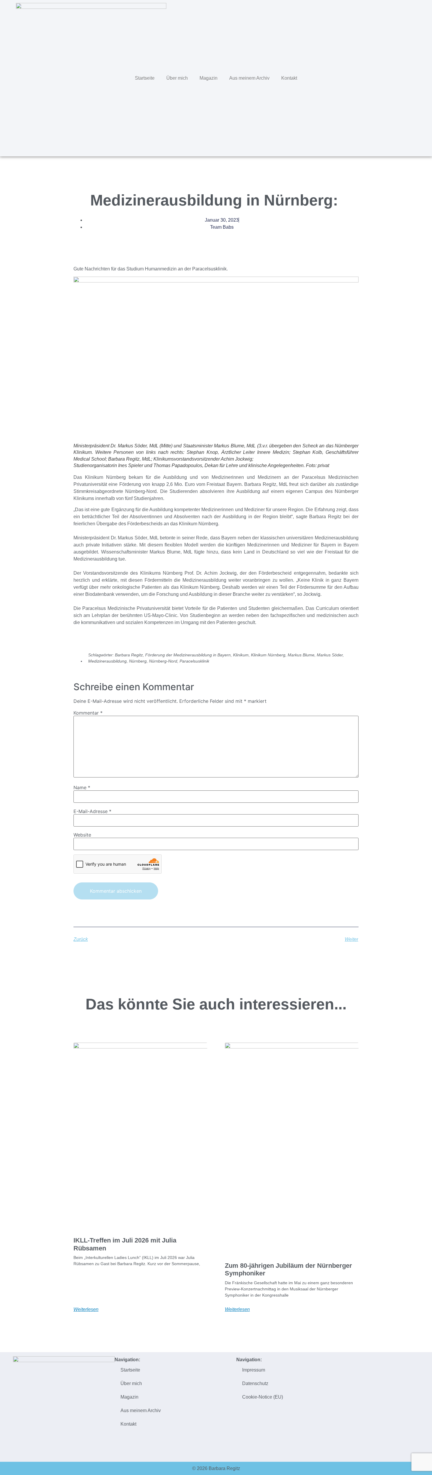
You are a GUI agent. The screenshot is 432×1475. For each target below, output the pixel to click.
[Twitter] (379, 77)
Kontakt (289, 78)
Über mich (177, 78)
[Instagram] (403, 77)
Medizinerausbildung (107, 661)
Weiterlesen (85, 1309)
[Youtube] (416, 77)
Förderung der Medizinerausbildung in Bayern (188, 655)
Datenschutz (255, 1383)
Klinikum (241, 655)
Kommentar (88, 712)
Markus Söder (330, 655)
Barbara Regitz (129, 655)
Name (81, 787)
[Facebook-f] (391, 77)
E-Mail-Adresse (92, 811)
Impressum (253, 1369)
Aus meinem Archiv (249, 78)
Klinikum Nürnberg (268, 655)
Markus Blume (301, 655)
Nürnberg (138, 661)
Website (82, 834)
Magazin (208, 78)
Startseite (145, 78)
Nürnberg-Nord (163, 661)
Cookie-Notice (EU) (262, 1396)
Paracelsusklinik (194, 661)
